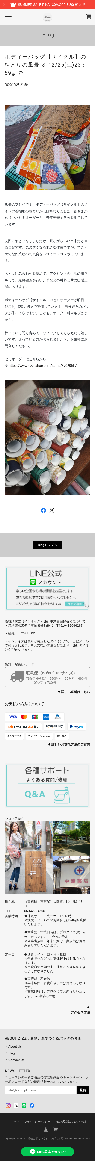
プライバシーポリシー (37, 1121)
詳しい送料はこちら (75, 692)
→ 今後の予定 (57, 937)
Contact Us (16, 1060)
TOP (16, 1121)
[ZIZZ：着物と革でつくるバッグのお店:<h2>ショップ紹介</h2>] (47, 857)
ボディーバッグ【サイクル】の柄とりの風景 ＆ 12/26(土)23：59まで (46, 64)
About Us (15, 1046)
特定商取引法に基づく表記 (71, 1121)
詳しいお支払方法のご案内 (70, 744)
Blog (11, 1053)
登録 (83, 1090)
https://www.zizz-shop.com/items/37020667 (43, 366)
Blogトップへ (47, 545)
